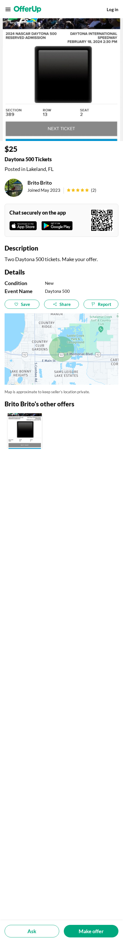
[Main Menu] (8, 9)
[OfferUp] (27, 9)
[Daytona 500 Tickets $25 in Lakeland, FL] (25, 431)
